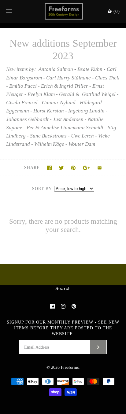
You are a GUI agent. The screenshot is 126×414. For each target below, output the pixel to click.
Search (63, 289)
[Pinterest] (74, 306)
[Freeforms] (63, 11)
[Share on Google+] (86, 168)
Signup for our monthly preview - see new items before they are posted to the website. (63, 328)
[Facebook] (52, 306)
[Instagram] (63, 306)
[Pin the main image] (73, 168)
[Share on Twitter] (61, 168)
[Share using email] (99, 168)
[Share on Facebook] (49, 168)
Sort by (42, 188)
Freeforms (70, 367)
